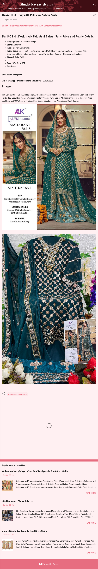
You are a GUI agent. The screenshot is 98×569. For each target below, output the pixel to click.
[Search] (94, 5)
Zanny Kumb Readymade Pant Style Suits (24, 530)
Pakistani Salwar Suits (17, 394)
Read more (91, 493)
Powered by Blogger (50, 564)
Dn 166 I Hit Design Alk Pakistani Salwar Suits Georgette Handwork (32, 26)
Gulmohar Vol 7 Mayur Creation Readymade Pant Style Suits (35, 471)
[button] (94, 16)
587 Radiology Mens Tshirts (17, 501)
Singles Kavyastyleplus (36, 4)
